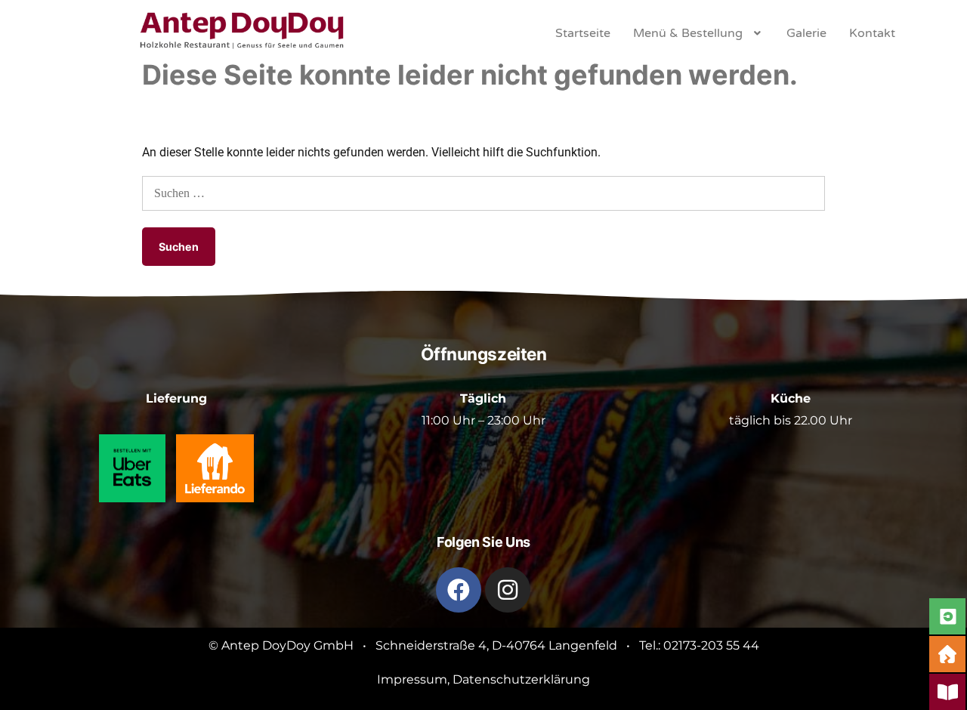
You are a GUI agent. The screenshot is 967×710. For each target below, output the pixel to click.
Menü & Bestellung (688, 33)
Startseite (582, 33)
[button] (698, 33)
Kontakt (872, 33)
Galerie (806, 33)
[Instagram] (507, 590)
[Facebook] (458, 590)
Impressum (412, 679)
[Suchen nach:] (483, 193)
